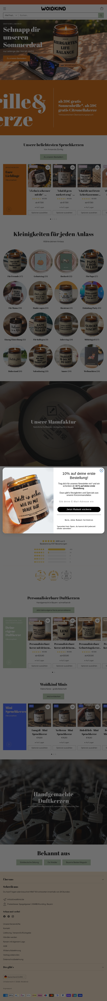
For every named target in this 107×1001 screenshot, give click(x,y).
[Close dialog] (101, 470)
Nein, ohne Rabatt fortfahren (79, 520)
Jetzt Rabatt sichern (79, 509)
